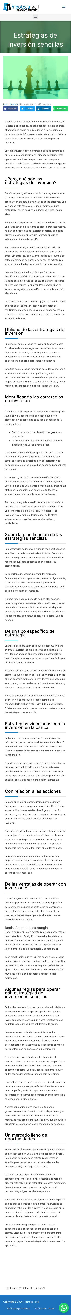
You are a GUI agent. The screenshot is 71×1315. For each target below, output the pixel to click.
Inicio (5, 104)
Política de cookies (44, 1308)
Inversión (14, 104)
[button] (35, 16)
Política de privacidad (18, 1308)
